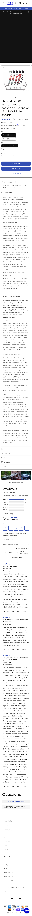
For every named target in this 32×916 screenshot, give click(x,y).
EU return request (9, 838)
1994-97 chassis (8, 139)
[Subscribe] (26, 892)
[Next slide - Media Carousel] (29, 476)
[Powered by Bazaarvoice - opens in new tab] (16, 483)
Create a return (8, 834)
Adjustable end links (9, 146)
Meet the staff (8, 869)
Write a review (23, 119)
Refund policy (8, 829)
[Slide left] (12, 97)
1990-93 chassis (8, 135)
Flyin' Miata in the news (11, 877)
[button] (4, 3)
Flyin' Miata (13, 912)
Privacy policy (8, 845)
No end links (7, 150)
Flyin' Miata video (9, 873)
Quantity (3, 153)
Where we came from (10, 861)
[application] (26, 910)
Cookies (6, 849)
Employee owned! (9, 865)
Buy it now (16, 169)
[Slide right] (20, 97)
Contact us (7, 841)
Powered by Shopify (21, 912)
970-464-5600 (8, 880)
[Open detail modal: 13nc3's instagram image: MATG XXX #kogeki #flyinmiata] (6, 475)
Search (6, 826)
